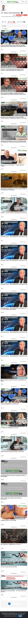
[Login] (26, 2)
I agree (20, 616)
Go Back (5, 28)
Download (14, 52)
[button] (19, 15)
